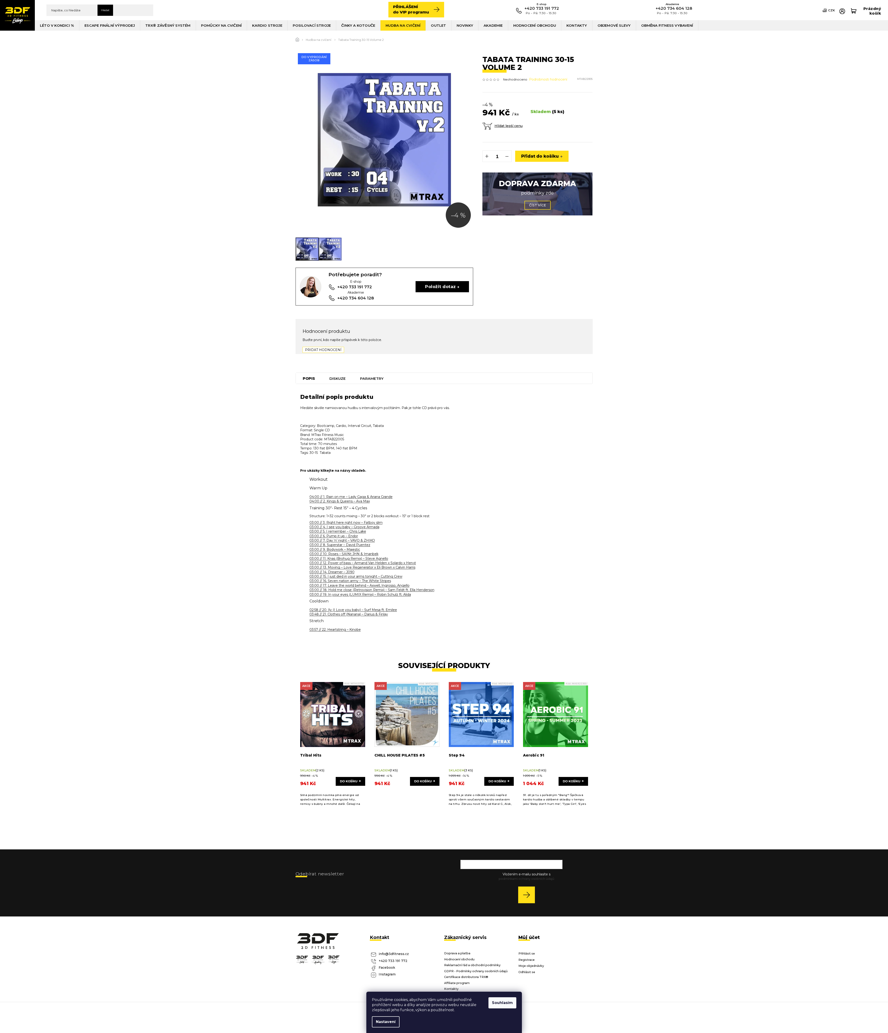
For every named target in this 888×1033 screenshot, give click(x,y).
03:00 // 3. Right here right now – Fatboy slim (346, 522)
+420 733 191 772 (393, 961)
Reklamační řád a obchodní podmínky (472, 965)
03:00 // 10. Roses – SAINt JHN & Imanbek (343, 554)
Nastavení (386, 1022)
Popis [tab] (309, 378)
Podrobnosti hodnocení (548, 79)
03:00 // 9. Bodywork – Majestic (334, 549)
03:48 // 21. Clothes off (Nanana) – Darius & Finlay (348, 614)
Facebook (387, 967)
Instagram (387, 974)
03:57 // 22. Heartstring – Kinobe (335, 629)
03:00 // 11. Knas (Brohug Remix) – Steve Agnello (348, 558)
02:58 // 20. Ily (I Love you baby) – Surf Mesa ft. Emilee (353, 610)
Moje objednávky (531, 966)
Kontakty (451, 989)
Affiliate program (457, 983)
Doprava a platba (457, 953)
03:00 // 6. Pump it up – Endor (333, 536)
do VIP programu (411, 9)
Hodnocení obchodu (459, 959)
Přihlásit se (528, 895)
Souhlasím (502, 1003)
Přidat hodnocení (323, 350)
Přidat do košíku (540, 156)
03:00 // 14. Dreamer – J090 (332, 572)
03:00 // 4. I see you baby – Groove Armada (344, 527)
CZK (831, 10)
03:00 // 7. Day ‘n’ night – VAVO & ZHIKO (342, 540)
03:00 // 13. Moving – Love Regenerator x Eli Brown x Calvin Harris (362, 567)
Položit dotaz (440, 286)
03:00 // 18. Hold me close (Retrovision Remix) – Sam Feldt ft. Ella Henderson (371, 590)
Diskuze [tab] (337, 378)
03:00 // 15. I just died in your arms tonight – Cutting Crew (355, 576)
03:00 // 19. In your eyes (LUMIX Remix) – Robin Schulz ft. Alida (360, 594)
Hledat (105, 10)
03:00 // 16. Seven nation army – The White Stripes (350, 581)
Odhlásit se (526, 972)
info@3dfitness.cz (394, 954)
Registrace (526, 960)
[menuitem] (57, 25)
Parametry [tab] (372, 378)
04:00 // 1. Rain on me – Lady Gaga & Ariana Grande (351, 497)
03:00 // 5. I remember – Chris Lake (337, 531)
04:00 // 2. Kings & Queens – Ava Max (339, 501)
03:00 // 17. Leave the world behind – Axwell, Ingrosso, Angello (359, 585)
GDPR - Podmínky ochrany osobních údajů (476, 971)
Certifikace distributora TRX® (466, 977)
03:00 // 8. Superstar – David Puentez (339, 545)
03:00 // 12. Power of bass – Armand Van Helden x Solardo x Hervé (362, 563)
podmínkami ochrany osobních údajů (526, 878)
